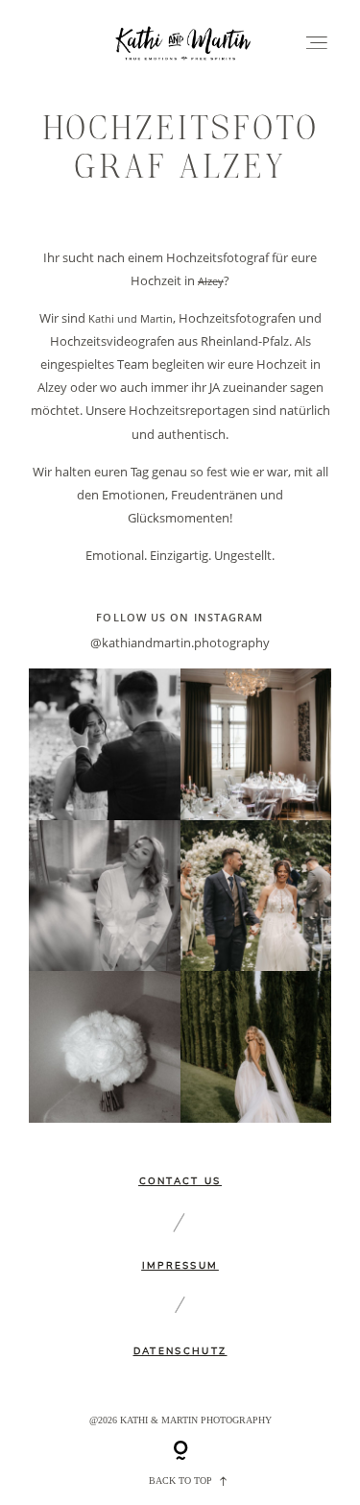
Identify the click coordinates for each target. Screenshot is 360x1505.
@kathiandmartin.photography (180, 642)
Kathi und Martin (130, 319)
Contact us (180, 1181)
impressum (180, 1266)
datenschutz (180, 1351)
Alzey (211, 281)
